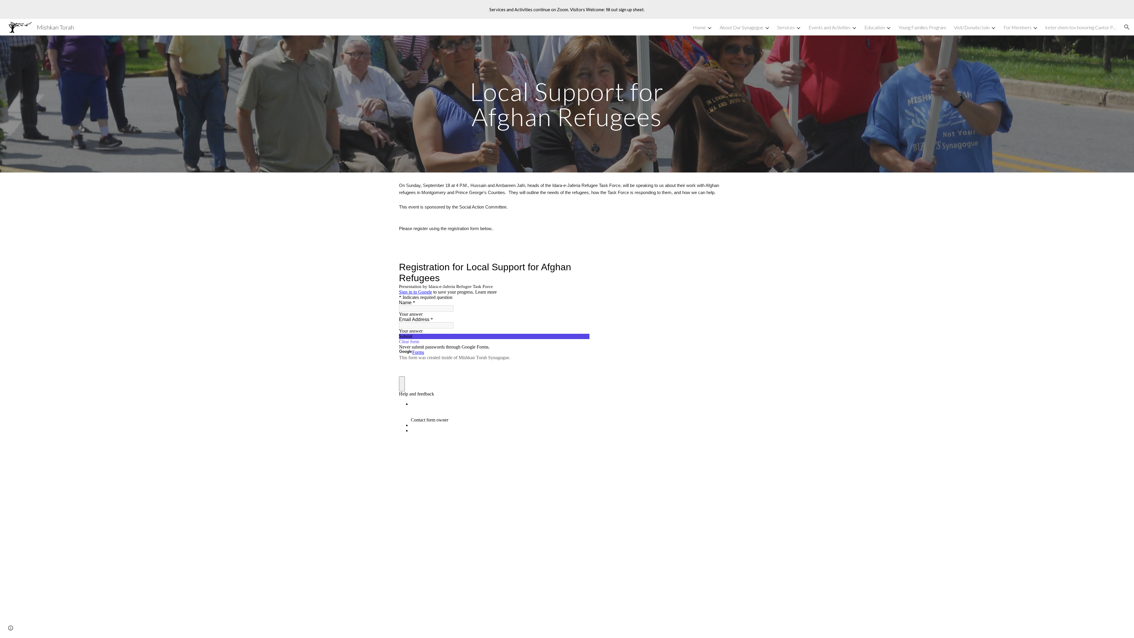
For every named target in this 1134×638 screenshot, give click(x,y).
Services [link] (786, 27)
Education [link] (874, 27)
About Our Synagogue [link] (741, 27)
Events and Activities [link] (829, 27)
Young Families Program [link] (922, 27)
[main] (567, 104)
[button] (1127, 27)
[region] (567, 9)
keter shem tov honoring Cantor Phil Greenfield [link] (1080, 27)
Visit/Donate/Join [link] (972, 27)
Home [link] (699, 27)
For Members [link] (1017, 27)
